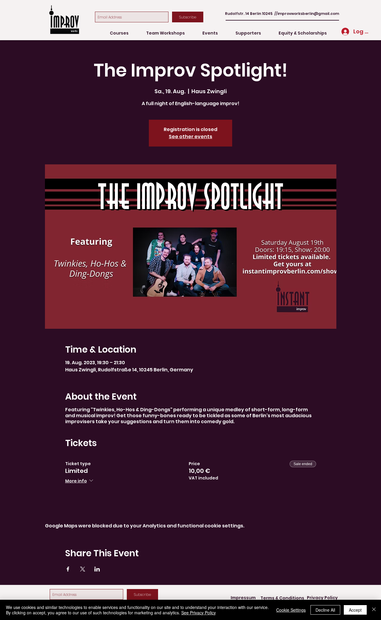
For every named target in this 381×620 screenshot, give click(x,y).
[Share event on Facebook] (68, 569)
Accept (355, 610)
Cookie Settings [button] (291, 610)
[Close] (373, 610)
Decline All (325, 610)
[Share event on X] (82, 569)
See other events (190, 136)
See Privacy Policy (198, 613)
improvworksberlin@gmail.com (308, 13)
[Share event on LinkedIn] (97, 569)
